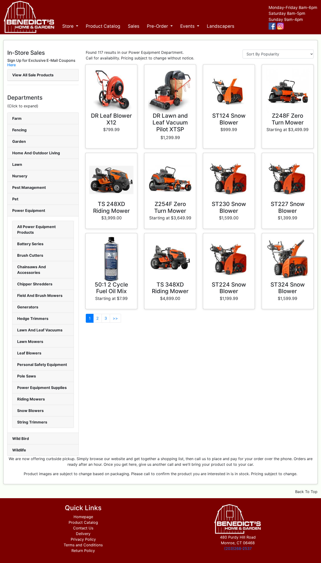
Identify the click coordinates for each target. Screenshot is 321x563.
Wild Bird (20, 438)
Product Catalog (103, 26)
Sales (133, 26)
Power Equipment (28, 210)
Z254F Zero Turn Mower (170, 207)
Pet (15, 199)
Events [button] (188, 26)
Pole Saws (26, 376)
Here (11, 64)
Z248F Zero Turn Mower (288, 119)
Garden (19, 141)
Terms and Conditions (83, 545)
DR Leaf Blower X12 (111, 119)
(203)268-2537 (238, 548)
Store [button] (68, 26)
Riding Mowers (31, 399)
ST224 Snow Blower (229, 288)
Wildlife (19, 450)
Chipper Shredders (34, 284)
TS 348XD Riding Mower (170, 288)
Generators (27, 307)
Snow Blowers (30, 410)
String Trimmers (32, 422)
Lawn (17, 164)
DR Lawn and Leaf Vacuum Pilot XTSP (170, 122)
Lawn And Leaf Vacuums (40, 330)
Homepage (83, 516)
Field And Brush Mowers (40, 295)
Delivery (83, 533)
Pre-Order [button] (158, 26)
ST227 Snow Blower (288, 207)
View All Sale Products (33, 75)
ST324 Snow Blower (287, 288)
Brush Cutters (30, 255)
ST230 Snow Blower (229, 207)
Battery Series (30, 243)
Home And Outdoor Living (36, 153)
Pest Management (29, 187)
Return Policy (83, 550)
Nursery (19, 176)
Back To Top (306, 491)
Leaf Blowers (29, 353)
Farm (17, 118)
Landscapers (220, 26)
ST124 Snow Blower (229, 119)
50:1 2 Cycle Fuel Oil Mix (111, 288)
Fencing (19, 130)
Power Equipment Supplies (42, 387)
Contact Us (83, 528)
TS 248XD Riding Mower (111, 207)
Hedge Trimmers (32, 318)
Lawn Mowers (30, 341)
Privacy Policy (83, 539)
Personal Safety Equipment (42, 364)
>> (115, 318)
